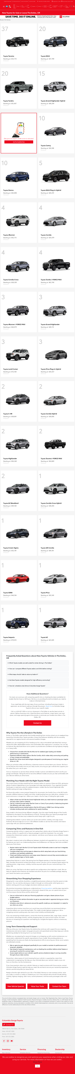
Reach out (49, 706)
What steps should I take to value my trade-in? (23, 674)
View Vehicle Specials (16, 986)
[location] (37, 1)
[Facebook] (4, 1041)
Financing (42, 1049)
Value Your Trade (37, 986)
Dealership (60, 1049)
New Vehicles (6, 1053)
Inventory (6, 1049)
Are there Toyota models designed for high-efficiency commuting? (29, 680)
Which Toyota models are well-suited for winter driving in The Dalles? (30, 663)
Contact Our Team (59, 986)
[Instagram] (8, 1041)
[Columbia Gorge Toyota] (7, 6)
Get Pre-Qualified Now (19, 142)
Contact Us (37, 723)
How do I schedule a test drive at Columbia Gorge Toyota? (27, 686)
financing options (47, 888)
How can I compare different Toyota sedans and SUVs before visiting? (30, 668)
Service (23, 1049)
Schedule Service (25, 1053)
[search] (73, 6)
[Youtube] (11, 1041)
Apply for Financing (43, 1053)
